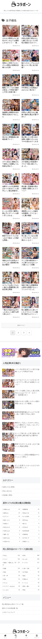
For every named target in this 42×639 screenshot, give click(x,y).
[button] (38, 389)
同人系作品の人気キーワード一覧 (12, 604)
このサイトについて (8, 612)
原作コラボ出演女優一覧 (10, 608)
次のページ (21, 325)
